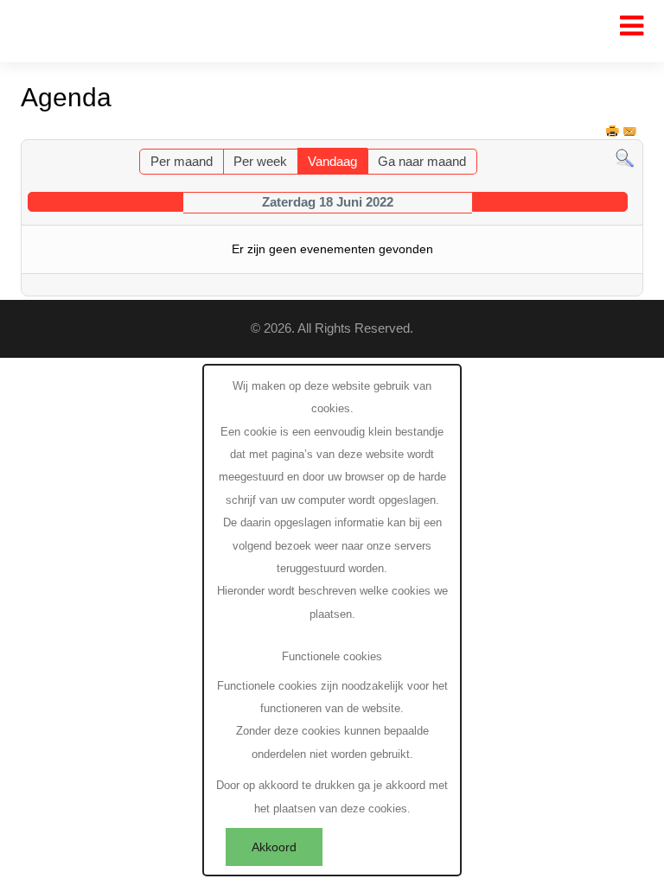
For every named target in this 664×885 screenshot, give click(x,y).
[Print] (614, 131)
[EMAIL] (631, 131)
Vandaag (332, 162)
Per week (260, 162)
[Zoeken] (625, 159)
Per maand (181, 162)
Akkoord (274, 847)
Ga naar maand (422, 162)
